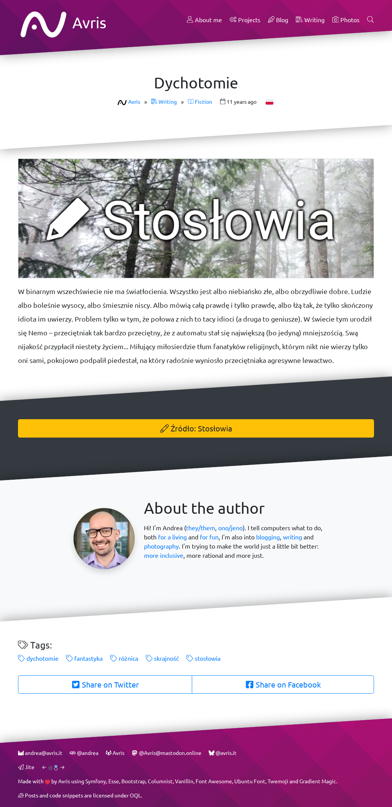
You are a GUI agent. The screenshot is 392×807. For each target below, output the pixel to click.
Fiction (203, 101)
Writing (314, 19)
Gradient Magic (317, 781)
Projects (248, 19)
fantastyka (88, 658)
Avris (87, 22)
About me (207, 19)
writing (292, 537)
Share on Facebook (287, 684)
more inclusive (163, 555)
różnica (127, 658)
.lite (29, 767)
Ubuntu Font (249, 781)
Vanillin (184, 781)
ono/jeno (230, 527)
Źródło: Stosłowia (200, 428)
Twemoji (278, 781)
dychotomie (42, 658)
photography (161, 546)
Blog (281, 19)
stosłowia (206, 658)
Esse (113, 781)
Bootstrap (133, 781)
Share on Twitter (109, 684)
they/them (200, 527)
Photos (349, 19)
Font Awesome (214, 781)
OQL (135, 795)
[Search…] (370, 20)
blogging (268, 537)
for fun (209, 537)
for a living (172, 537)
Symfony (95, 781)
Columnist (160, 781)
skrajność (165, 658)
